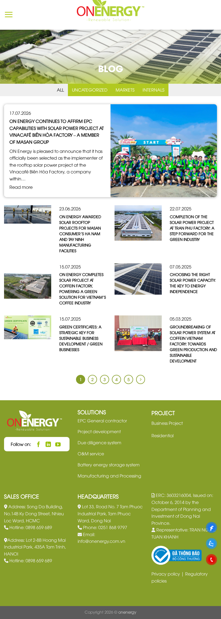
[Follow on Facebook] (38, 444)
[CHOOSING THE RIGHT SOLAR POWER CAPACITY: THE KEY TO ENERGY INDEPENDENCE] (138, 278)
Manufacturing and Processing (109, 476)
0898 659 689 (39, 527)
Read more (21, 187)
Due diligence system (99, 442)
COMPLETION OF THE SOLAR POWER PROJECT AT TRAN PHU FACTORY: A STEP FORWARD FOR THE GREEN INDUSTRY (192, 228)
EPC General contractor (102, 420)
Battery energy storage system (109, 464)
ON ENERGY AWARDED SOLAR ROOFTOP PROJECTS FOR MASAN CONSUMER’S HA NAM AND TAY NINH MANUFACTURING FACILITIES (80, 233)
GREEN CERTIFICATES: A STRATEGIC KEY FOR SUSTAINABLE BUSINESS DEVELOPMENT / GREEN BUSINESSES (80, 338)
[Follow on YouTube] (58, 444)
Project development (99, 431)
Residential (162, 435)
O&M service (91, 453)
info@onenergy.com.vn (101, 541)
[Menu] (8, 14)
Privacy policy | (168, 574)
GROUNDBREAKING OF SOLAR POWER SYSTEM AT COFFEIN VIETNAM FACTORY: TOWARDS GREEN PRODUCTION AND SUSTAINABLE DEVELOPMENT (193, 343)
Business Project (167, 423)
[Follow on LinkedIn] (48, 444)
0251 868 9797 (112, 527)
